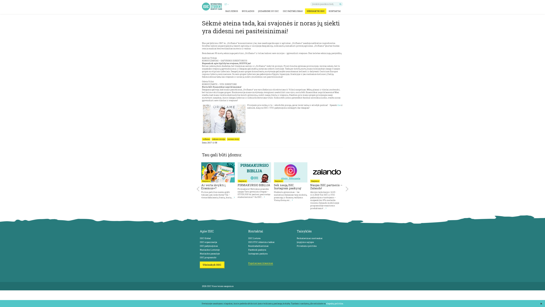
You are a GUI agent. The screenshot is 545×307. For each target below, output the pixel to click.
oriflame (206, 139)
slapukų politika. (334, 303)
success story (233, 139)
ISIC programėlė (208, 257)
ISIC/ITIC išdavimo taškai (261, 242)
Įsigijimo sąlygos (305, 242)
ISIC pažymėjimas (293, 11)
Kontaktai (335, 11)
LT (226, 4)
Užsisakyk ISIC (316, 11)
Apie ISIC (207, 231)
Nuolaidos (248, 11)
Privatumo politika (306, 246)
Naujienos (231, 11)
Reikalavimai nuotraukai (310, 238)
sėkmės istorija (218, 139)
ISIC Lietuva (254, 238)
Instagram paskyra (258, 253)
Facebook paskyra (257, 249)
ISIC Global (205, 238)
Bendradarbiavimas (258, 246)
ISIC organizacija (208, 242)
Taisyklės (304, 231)
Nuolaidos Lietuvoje (210, 249)
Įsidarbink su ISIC (268, 11)
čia (338, 105)
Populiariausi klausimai (260, 263)
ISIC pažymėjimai (209, 246)
